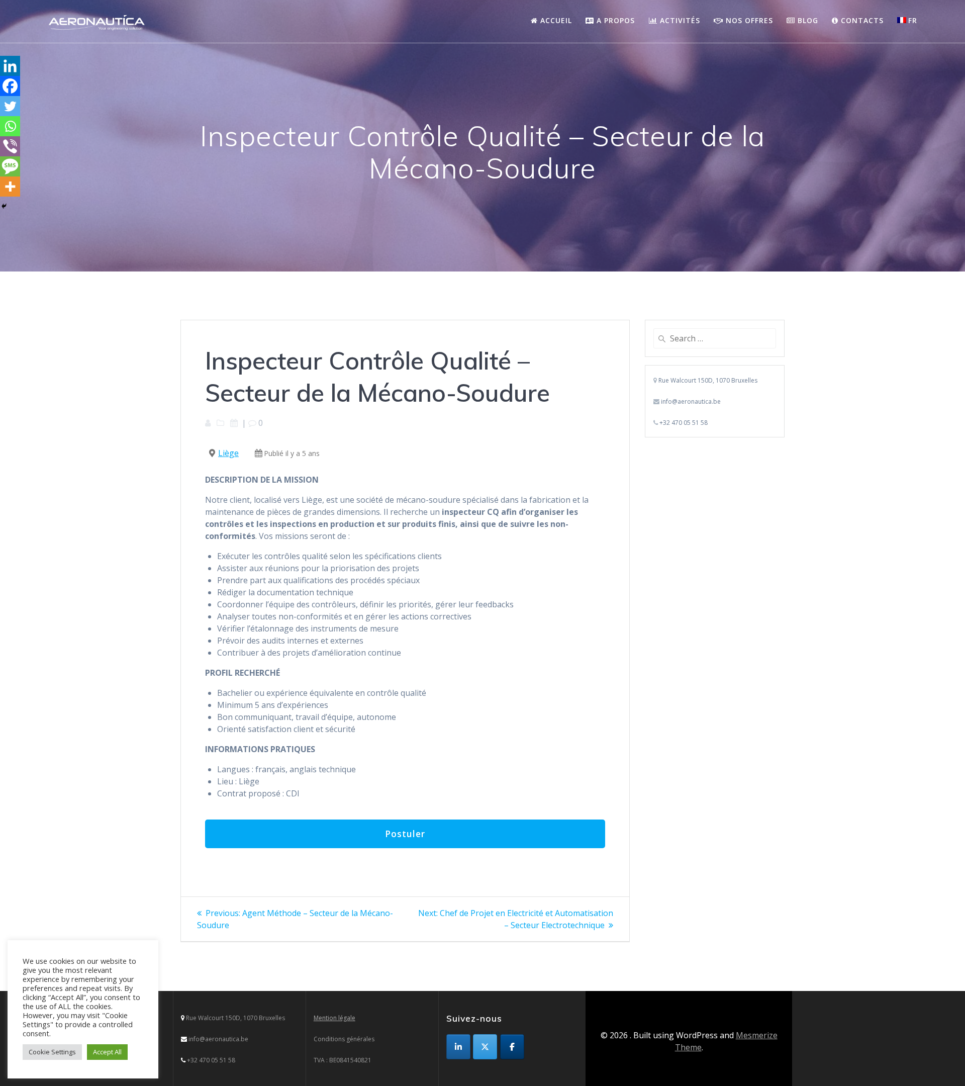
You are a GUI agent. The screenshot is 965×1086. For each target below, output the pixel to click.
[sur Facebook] (512, 1046)
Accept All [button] (107, 1051)
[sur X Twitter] (485, 1046)
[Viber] (10, 146)
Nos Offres (748, 20)
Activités (678, 20)
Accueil (555, 20)
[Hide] (4, 206)
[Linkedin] (10, 66)
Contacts (861, 20)
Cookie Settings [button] (52, 1051)
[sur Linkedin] (458, 1046)
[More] (10, 186)
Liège (228, 453)
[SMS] (10, 166)
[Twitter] (10, 106)
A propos (614, 20)
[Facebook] (10, 86)
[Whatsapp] (10, 126)
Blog (806, 20)
